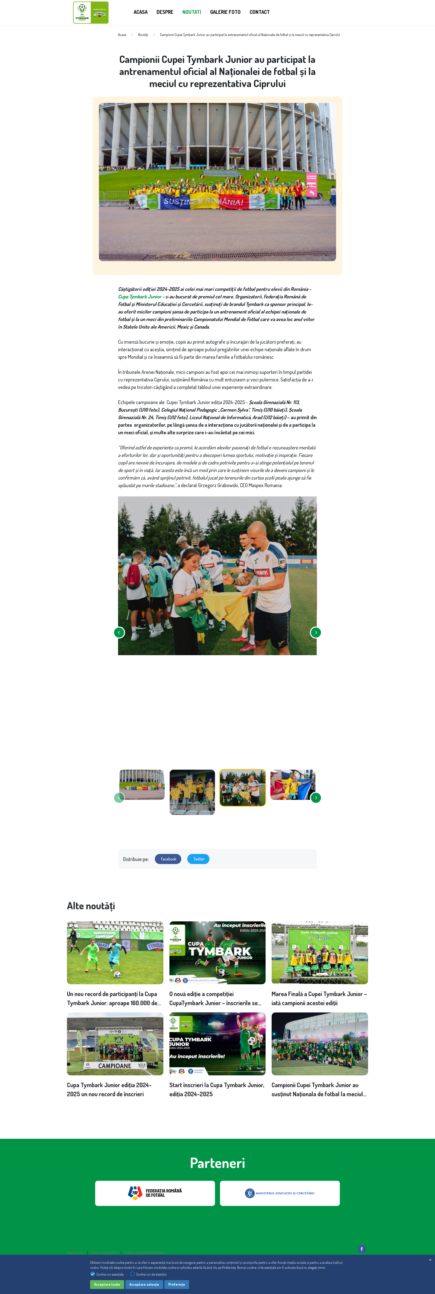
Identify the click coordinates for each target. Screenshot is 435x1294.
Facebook (168, 858)
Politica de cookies (104, 1252)
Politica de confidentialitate (144, 1252)
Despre (165, 12)
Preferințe (176, 1284)
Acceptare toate (107, 1284)
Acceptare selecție (144, 1284)
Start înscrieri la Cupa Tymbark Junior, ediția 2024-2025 (216, 1089)
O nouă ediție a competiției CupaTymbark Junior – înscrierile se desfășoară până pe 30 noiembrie (213, 998)
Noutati (192, 12)
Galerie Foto (225, 12)
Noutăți (143, 34)
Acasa (141, 12)
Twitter (199, 858)
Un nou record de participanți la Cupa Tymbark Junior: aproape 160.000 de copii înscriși (112, 998)
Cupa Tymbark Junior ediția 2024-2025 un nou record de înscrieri (109, 1089)
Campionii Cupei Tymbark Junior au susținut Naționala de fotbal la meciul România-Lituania (317, 1090)
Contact (260, 12)
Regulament (75, 1252)
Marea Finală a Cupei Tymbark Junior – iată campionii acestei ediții (319, 998)
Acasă (122, 34)
